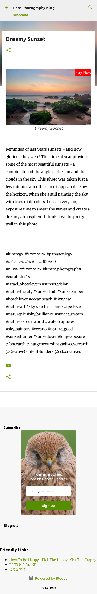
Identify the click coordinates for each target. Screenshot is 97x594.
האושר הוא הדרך (22, 564)
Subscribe (20, 15)
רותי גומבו (17, 569)
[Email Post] (8, 367)
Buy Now (83, 72)
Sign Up (48, 505)
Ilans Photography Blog (33, 7)
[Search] (90, 7)
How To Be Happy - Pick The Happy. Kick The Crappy (52, 559)
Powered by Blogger (51, 578)
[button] (8, 50)
